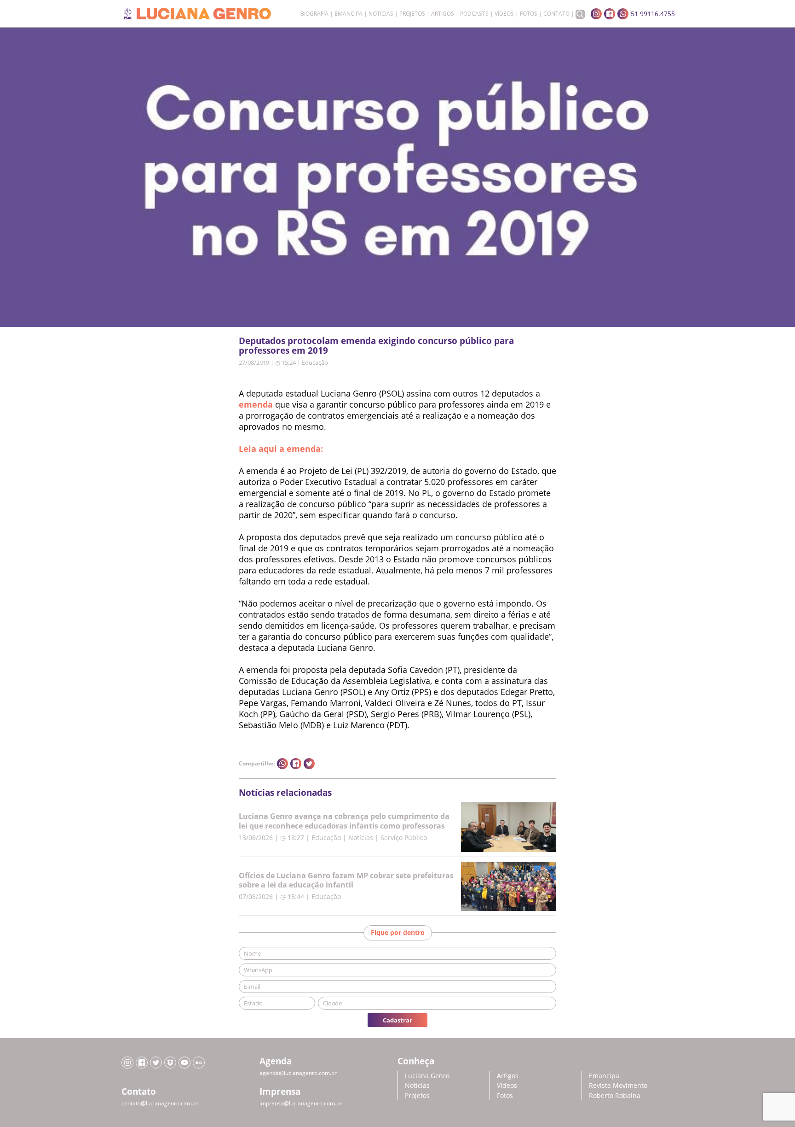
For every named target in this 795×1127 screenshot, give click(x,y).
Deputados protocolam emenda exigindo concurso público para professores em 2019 (376, 345)
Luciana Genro (427, 1075)
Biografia (314, 14)
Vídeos (504, 14)
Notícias (381, 14)
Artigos (442, 14)
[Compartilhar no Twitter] (309, 763)
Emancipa (348, 14)
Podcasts (474, 14)
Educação (315, 362)
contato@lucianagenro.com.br (160, 1103)
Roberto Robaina (614, 1095)
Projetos (412, 14)
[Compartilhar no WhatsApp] (282, 763)
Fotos (528, 14)
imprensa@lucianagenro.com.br (300, 1103)
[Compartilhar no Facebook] (295, 763)
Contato (556, 14)
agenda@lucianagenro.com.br (298, 1073)
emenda (256, 404)
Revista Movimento (618, 1085)
